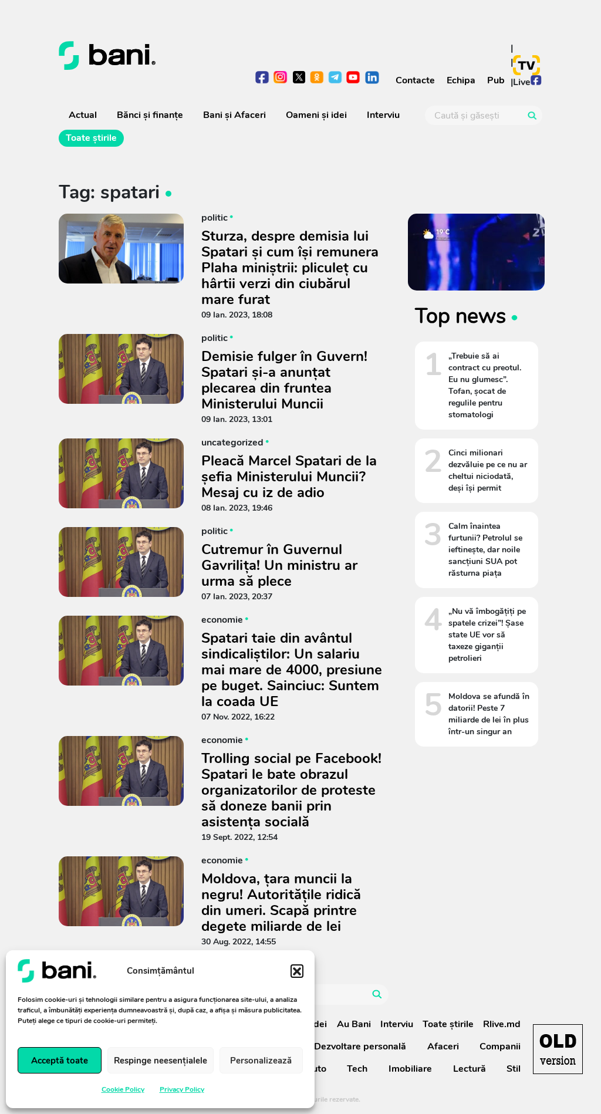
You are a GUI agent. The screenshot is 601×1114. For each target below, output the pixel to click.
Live (522, 82)
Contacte (415, 80)
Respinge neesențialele (160, 1060)
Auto (315, 1068)
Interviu (383, 115)
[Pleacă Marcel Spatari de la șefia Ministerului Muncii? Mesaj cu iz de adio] (121, 473)
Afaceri (443, 1046)
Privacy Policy (182, 1089)
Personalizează (261, 1060)
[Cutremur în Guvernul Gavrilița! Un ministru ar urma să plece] (121, 562)
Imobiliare (410, 1068)
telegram (335, 78)
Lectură (469, 1068)
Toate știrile (91, 137)
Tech (357, 1068)
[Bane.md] (175, 55)
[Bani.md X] (299, 77)
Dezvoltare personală (360, 1046)
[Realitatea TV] (526, 65)
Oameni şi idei (316, 115)
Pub (496, 80)
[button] (297, 971)
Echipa (461, 80)
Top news (460, 316)
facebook (262, 78)
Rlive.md (502, 1024)
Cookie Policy (123, 1089)
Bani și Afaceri (234, 115)
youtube (353, 78)
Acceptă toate (59, 1060)
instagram (281, 78)
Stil (514, 1068)
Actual (83, 115)
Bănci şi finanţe (150, 115)
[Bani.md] (558, 1049)
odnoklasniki (317, 78)
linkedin (371, 78)
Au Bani (354, 1024)
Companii (500, 1046)
